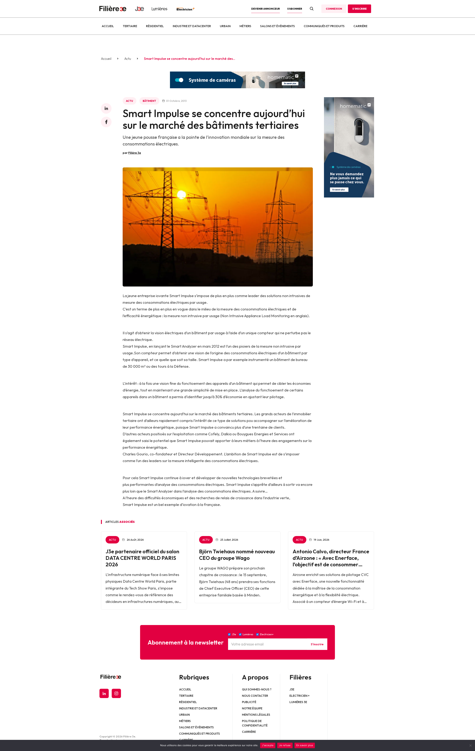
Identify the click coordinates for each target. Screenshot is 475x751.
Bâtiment (149, 101)
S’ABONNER (294, 8)
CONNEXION (334, 8)
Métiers (245, 26)
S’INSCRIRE (359, 8)
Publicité (249, 702)
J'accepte (267, 745)
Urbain (225, 26)
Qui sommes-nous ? (256, 689)
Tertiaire (130, 26)
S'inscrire (317, 644)
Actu (127, 58)
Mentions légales (256, 714)
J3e (291, 689)
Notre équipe (252, 708)
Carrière (360, 26)
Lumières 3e (298, 702)
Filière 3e (134, 153)
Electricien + (299, 695)
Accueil (108, 26)
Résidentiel (155, 26)
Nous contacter (255, 695)
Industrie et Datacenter (192, 26)
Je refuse (285, 745)
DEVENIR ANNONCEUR (265, 8)
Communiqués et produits (324, 26)
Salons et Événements (277, 26)
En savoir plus (304, 745)
